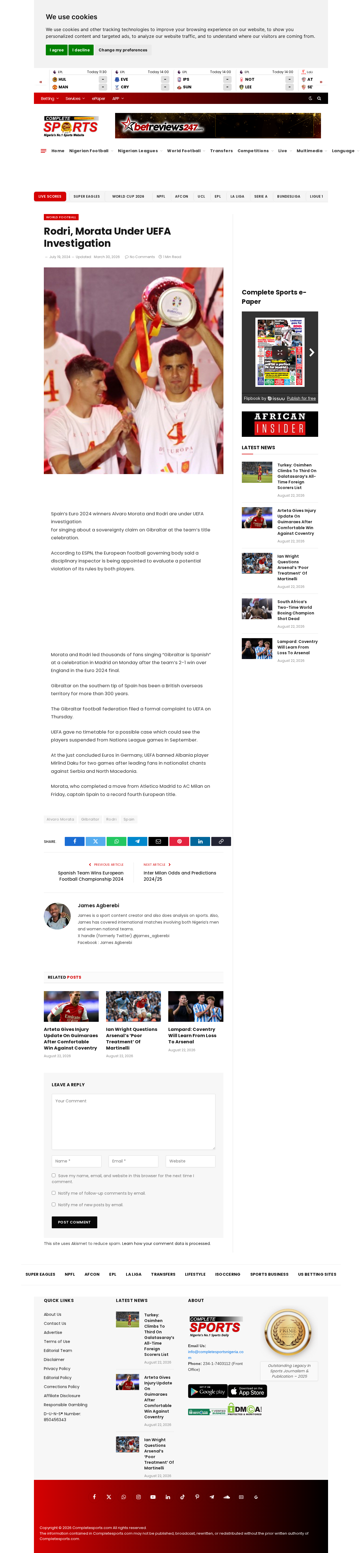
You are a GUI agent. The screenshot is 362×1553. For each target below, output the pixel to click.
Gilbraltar (90, 819)
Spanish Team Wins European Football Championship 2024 (91, 876)
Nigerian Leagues (138, 151)
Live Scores (50, 196)
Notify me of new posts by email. (90, 1205)
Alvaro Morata (60, 819)
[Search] (318, 98)
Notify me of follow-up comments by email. (102, 1193)
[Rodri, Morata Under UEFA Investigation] (133, 473)
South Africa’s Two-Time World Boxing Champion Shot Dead (295, 610)
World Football (184, 151)
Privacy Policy (57, 1368)
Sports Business (269, 1274)
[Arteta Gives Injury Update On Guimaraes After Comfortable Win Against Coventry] (71, 1006)
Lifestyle (195, 1274)
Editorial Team (58, 1350)
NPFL (161, 196)
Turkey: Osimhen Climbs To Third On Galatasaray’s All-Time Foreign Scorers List (296, 476)
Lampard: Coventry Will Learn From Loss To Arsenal (192, 1035)
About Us (52, 1314)
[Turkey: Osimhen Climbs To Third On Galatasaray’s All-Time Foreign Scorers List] (257, 472)
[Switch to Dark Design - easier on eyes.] (310, 98)
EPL (218, 196)
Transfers (221, 151)
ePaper (98, 98)
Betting (47, 98)
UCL (201, 196)
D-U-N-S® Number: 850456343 (62, 1417)
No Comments (142, 256)
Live (282, 151)
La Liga (237, 196)
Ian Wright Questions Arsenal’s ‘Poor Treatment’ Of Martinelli (131, 1038)
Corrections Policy (61, 1387)
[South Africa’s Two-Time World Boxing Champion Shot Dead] (257, 609)
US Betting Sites (317, 1274)
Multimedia (309, 151)
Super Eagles (87, 196)
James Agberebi (98, 905)
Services (73, 98)
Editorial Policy (58, 1377)
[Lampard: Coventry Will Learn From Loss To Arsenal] (195, 1006)
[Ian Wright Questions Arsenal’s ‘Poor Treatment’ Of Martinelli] (133, 1006)
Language (343, 151)
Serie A (261, 196)
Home (58, 151)
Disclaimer (54, 1359)
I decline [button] (81, 49)
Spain (129, 819)
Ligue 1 (316, 196)
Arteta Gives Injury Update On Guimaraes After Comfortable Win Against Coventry (71, 1038)
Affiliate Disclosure (62, 1396)
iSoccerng (228, 1274)
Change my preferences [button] (123, 49)
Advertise (53, 1332)
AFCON (181, 196)
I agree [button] (57, 49)
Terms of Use (57, 1341)
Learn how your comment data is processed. (166, 1243)
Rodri (111, 819)
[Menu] (43, 151)
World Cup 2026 (128, 196)
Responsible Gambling (65, 1405)
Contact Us (55, 1323)
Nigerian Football (89, 151)
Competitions (253, 151)
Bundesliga (288, 196)
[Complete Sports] (71, 126)
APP (115, 98)
